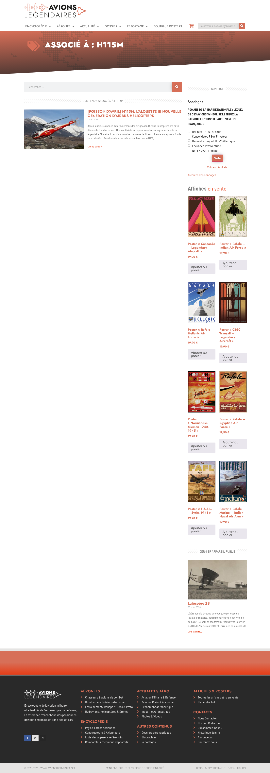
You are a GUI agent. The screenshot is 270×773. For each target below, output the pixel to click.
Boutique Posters (168, 26)
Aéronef (63, 26)
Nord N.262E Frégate (205, 150)
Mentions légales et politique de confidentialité (135, 768)
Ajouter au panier (199, 268)
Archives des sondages (202, 175)
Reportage (135, 26)
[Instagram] (43, 738)
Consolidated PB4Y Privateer (209, 136)
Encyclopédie (36, 26)
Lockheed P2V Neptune (206, 146)
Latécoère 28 (199, 603)
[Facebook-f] (27, 738)
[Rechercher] (242, 26)
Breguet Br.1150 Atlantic (206, 131)
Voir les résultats (217, 167)
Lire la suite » (95, 146)
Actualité (87, 26)
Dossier (111, 26)
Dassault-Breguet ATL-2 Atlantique (213, 141)
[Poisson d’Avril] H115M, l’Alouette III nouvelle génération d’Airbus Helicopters (134, 113)
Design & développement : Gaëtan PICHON (221, 768)
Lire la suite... (195, 631)
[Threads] (35, 738)
